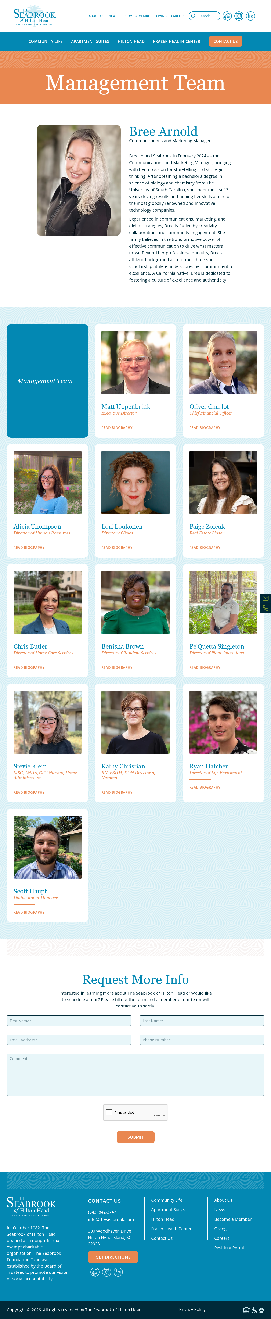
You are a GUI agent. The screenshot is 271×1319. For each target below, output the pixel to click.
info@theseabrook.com (111, 1219)
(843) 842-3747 (102, 1212)
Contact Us (162, 1238)
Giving (220, 1229)
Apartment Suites (168, 1209)
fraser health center (176, 41)
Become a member (137, 16)
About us (96, 16)
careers (178, 16)
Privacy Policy (192, 1309)
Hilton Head (162, 1219)
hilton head (131, 41)
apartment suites (90, 41)
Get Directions (113, 1257)
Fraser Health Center (171, 1229)
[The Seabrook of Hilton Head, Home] (35, 16)
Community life (46, 41)
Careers (222, 1238)
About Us (223, 1200)
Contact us (225, 41)
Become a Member (233, 1219)
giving (161, 16)
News (112, 16)
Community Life (166, 1200)
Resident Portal (229, 1248)
